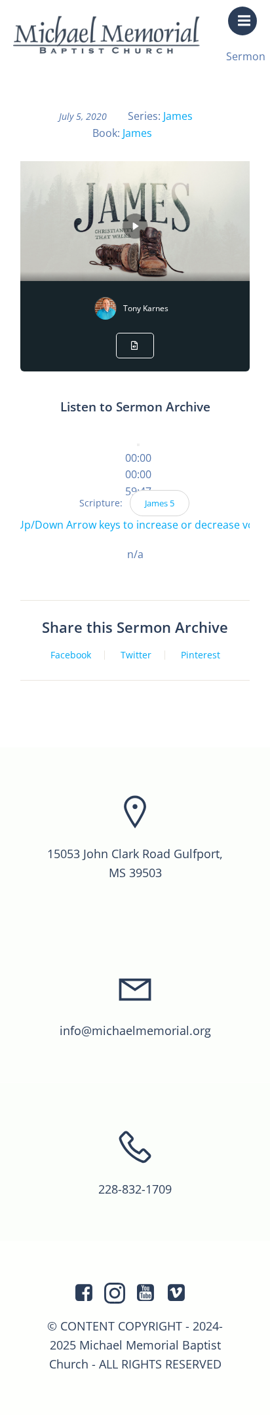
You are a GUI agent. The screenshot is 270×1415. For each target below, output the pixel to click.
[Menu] (242, 21)
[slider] (138, 474)
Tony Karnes (145, 308)
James (178, 116)
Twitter (136, 655)
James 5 (159, 503)
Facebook (70, 655)
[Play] (138, 444)
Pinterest (200, 655)
